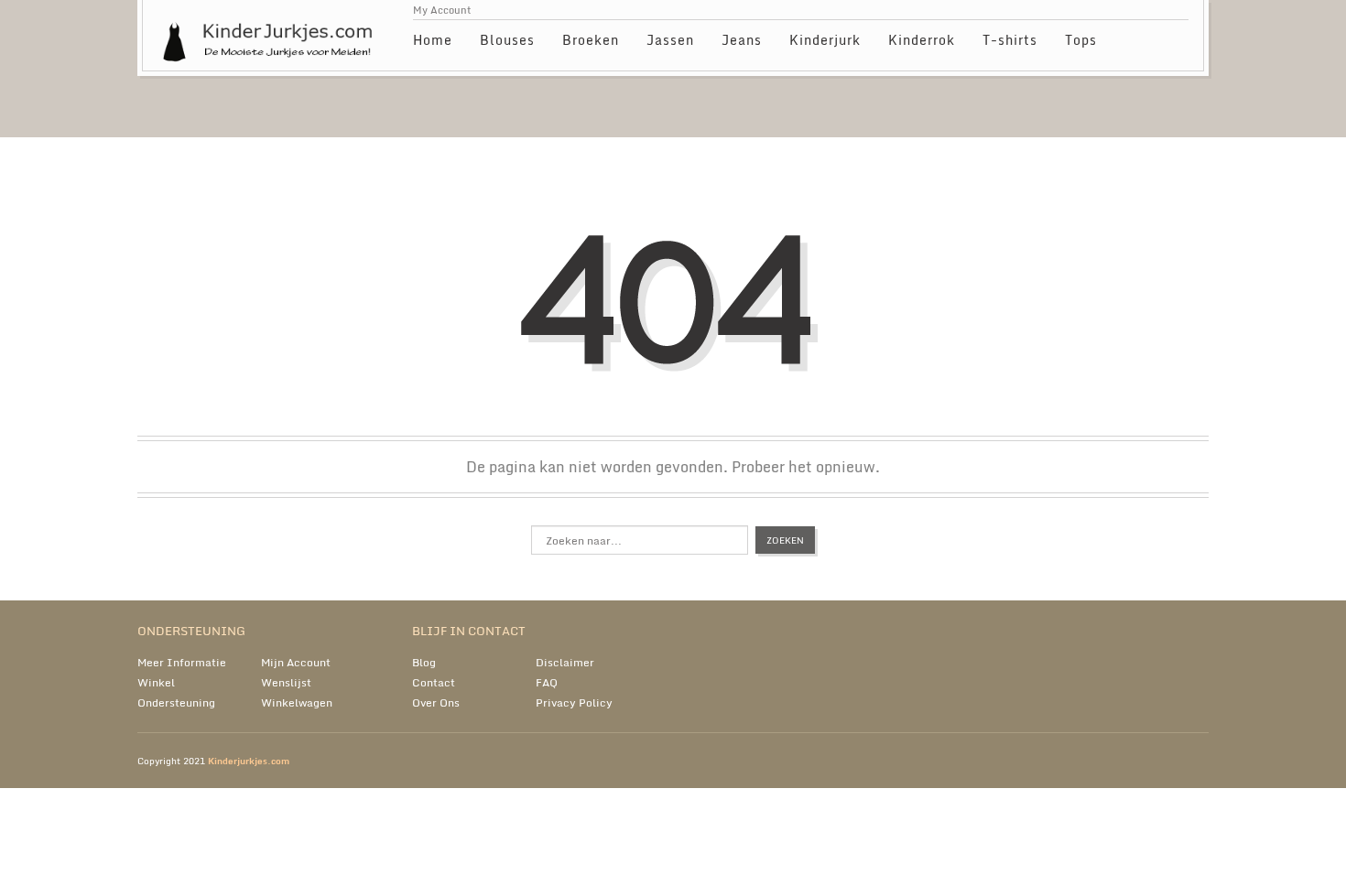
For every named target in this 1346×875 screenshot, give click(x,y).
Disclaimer (565, 662)
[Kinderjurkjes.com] (271, 32)
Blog (424, 662)
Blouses (507, 39)
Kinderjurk (825, 39)
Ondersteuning (176, 702)
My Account (442, 10)
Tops (1081, 39)
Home (432, 39)
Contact (433, 682)
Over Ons (436, 702)
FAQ (547, 682)
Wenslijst (286, 682)
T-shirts (1009, 39)
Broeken (590, 39)
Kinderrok (921, 39)
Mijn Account (296, 662)
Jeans (742, 39)
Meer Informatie (181, 662)
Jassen (670, 39)
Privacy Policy (574, 702)
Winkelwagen (296, 702)
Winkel (156, 682)
